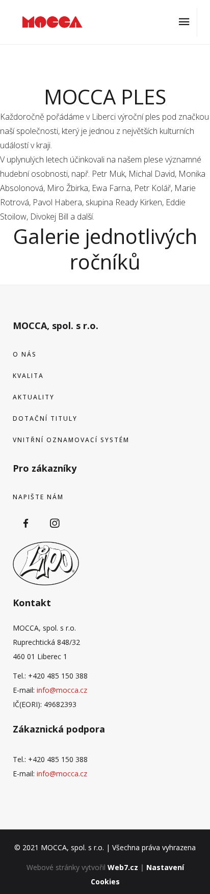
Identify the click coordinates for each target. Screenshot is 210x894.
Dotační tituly (45, 418)
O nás (25, 354)
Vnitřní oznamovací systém (71, 440)
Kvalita (28, 375)
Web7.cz (123, 867)
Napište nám (38, 497)
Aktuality (34, 397)
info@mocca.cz (62, 690)
